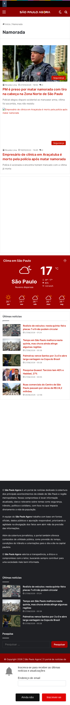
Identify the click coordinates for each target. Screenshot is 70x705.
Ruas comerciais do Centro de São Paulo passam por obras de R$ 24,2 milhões (42, 388)
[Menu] (4, 13)
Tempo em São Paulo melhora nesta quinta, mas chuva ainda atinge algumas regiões (43, 343)
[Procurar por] (66, 13)
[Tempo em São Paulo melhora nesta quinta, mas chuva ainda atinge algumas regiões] (12, 345)
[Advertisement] (35, 215)
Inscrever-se (54, 697)
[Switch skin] (60, 13)
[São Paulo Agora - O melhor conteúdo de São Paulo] (35, 11)
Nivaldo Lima (11, 85)
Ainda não (27, 697)
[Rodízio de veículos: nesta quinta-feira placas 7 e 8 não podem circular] (12, 330)
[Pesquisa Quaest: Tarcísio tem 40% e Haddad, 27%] (12, 375)
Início (7, 24)
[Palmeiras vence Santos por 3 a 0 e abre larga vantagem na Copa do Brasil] (12, 360)
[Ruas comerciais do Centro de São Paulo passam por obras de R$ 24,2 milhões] (12, 389)
